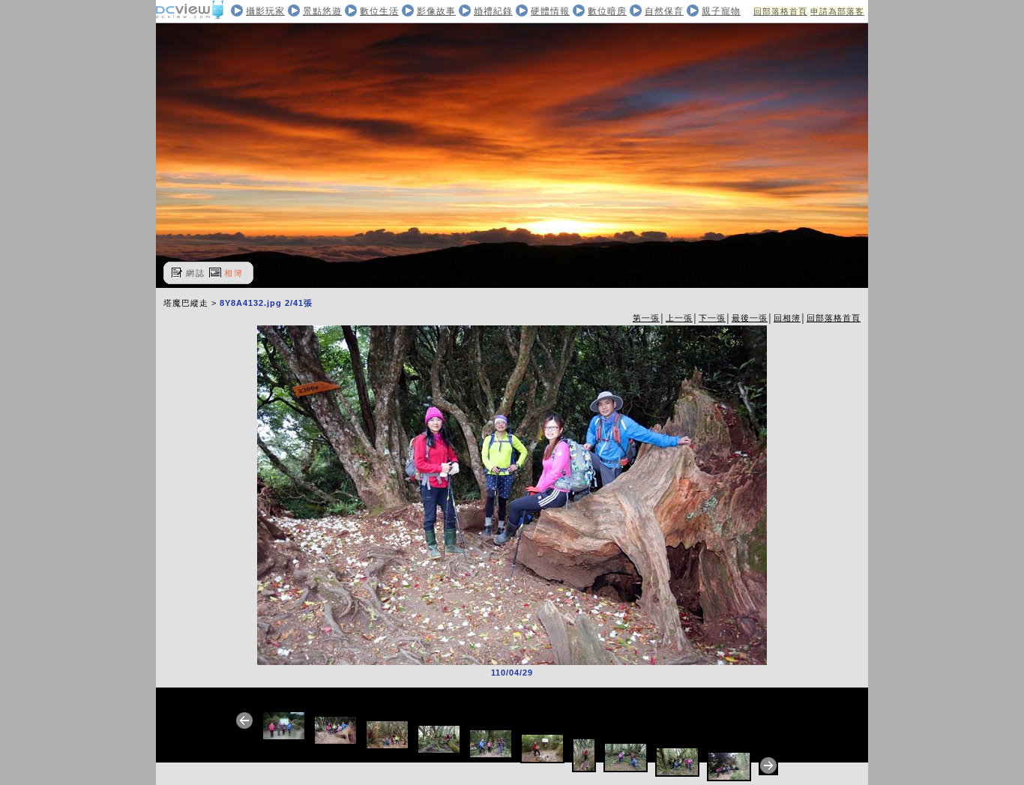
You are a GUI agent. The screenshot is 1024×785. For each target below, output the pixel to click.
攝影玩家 (265, 11)
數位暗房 (607, 11)
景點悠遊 (322, 11)
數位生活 (379, 11)
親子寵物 (721, 11)
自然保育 (664, 11)
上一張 (679, 317)
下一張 (712, 317)
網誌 (195, 272)
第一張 (646, 317)
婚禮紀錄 (493, 11)
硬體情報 (550, 11)
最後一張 (750, 317)
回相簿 (787, 317)
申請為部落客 (837, 11)
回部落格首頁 (780, 11)
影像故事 (436, 11)
